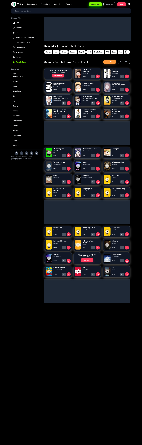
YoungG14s (85, 269)
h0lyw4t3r (85, 100)
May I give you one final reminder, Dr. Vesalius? (59, 110)
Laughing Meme (88, 189)
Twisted (56, 254)
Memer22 (85, 73)
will (107, 52)
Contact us (22, 160)
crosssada (114, 164)
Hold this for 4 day (59, 267)
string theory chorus (89, 149)
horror (64, 52)
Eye (113, 267)
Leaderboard (21, 47)
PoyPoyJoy (115, 73)
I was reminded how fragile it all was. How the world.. (89, 110)
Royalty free (21, 62)
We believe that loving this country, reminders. (89, 97)
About (16, 160)
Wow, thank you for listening (118, 70)
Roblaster (56, 113)
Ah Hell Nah (116, 227)
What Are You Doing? (119, 189)
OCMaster (114, 87)
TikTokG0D (114, 100)
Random (16, 145)
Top (17, 33)
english (81, 52)
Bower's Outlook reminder (59, 83)
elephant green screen (58, 149)
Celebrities (17, 135)
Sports (15, 106)
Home (18, 23)
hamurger (115, 149)
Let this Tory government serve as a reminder (60, 97)
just (114, 52)
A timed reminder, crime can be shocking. (118, 97)
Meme (15, 101)
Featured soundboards (25, 37)
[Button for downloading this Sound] (98, 76)
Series (15, 126)
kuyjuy (113, 269)
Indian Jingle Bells (88, 227)
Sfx (14, 96)
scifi (89, 52)
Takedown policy (26, 156)
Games (18, 57)
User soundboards (23, 42)
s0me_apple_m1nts (88, 151)
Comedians (17, 121)
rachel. (114, 243)
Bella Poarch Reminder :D (86, 70)
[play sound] (78, 73)
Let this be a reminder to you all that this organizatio (119, 83)
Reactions (17, 91)
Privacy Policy (27, 158)
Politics (15, 130)
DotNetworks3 (57, 100)
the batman (98, 52)
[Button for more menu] (98, 70)
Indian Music (57, 227)
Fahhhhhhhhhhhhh (59, 241)
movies (48, 52)
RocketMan (86, 175)
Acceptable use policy (16, 158)
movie (56, 52)
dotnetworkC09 (86, 85)
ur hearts (115, 241)
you (120, 52)
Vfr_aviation (56, 164)
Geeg (55, 175)
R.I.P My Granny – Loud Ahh (59, 189)
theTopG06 (56, 177)
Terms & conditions (16, 156)
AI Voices (19, 52)
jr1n (54, 152)
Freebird (85, 162)
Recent (19, 28)
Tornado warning (59, 162)
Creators (16, 116)
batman (73, 52)
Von (83, 267)
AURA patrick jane (118, 162)
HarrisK (114, 177)
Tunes (15, 140)
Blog (12, 160)
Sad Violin (115, 175)
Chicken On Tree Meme (88, 241)
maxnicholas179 (57, 269)
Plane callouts (117, 254)
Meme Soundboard (18, 75)
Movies (15, 81)
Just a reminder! (88, 83)
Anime (15, 111)
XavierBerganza (57, 87)
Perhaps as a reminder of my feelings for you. (117, 110)
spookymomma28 (87, 177)
